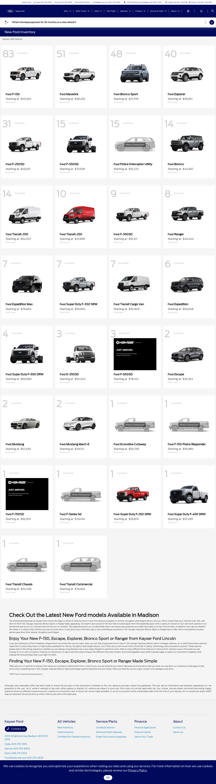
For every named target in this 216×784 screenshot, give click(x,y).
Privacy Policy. (137, 770)
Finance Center (142, 732)
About (178, 721)
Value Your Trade (143, 736)
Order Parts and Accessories (111, 736)
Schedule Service (105, 727)
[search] (212, 11)
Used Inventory (65, 732)
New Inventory (65, 727)
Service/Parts (106, 721)
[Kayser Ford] (19, 10)
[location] (124, 2)
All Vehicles (66, 721)
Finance (140, 721)
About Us (178, 732)
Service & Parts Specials (109, 732)
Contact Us (17, 728)
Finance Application (145, 727)
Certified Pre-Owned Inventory (73, 736)
